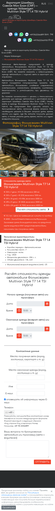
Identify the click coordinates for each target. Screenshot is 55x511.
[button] (53, 150)
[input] (31, 303)
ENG (50, 4)
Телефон (8, 407)
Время (9, 311)
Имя (11, 386)
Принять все (9, 508)
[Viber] (10, 34)
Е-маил (9, 393)
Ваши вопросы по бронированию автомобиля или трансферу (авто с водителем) (24, 435)
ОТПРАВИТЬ (42, 462)
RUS (43, 4)
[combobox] (9, 412)
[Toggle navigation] (5, 28)
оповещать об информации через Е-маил (26, 401)
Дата (9, 304)
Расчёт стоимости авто (32, 209)
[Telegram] (16, 34)
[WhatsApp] (21, 34)
